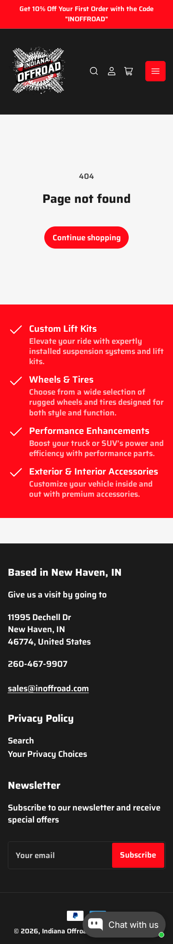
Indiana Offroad (66, 931)
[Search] (94, 71)
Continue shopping (87, 237)
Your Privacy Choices (47, 754)
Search (21, 740)
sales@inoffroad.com (48, 688)
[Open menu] (155, 71)
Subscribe (138, 855)
